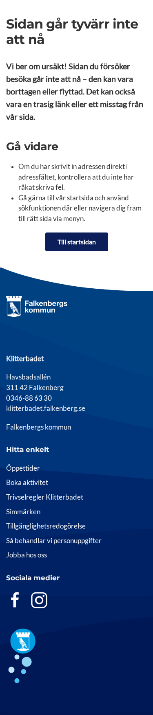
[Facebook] (15, 600)
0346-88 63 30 (29, 398)
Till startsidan (77, 242)
